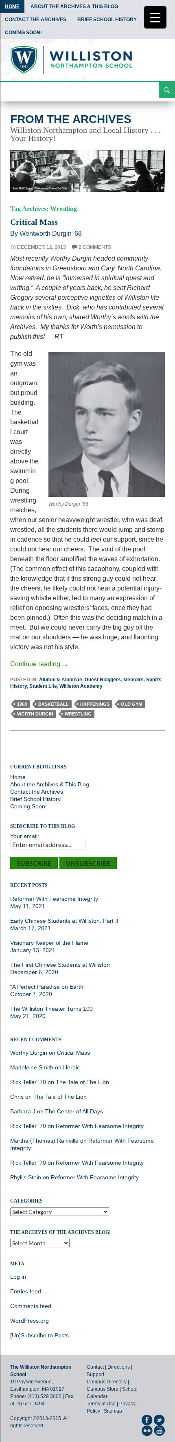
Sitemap (113, 1411)
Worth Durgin (35, 713)
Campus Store (102, 1389)
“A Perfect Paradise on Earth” (47, 986)
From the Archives (70, 119)
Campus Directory (107, 1382)
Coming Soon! (23, 32)
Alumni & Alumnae (60, 680)
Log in (18, 1276)
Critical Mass (34, 221)
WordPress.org (29, 1320)
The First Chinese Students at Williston (60, 964)
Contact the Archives (35, 19)
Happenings (94, 704)
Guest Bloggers (103, 680)
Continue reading (39, 664)
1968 (22, 704)
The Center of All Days (74, 1111)
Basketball (53, 704)
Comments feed (30, 1306)
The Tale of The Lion (82, 1082)
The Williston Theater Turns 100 (51, 1008)
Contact (95, 1367)
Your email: (24, 836)
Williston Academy (81, 686)
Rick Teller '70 (28, 1082)
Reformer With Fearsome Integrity (54, 898)
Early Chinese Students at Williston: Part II (64, 920)
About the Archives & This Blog (74, 6)
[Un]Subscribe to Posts (39, 1335)
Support (95, 1374)
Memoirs (133, 680)
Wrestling (78, 713)
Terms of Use (101, 1404)
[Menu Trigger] (155, 17)
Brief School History (107, 19)
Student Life (43, 686)
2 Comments (95, 247)
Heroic (71, 1067)
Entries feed (25, 1291)
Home (12, 6)
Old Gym (131, 704)
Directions (118, 1367)
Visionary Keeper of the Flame (49, 942)
